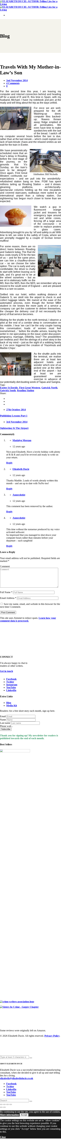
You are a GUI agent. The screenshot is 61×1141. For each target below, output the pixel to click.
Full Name (6, 592)
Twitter (10, 681)
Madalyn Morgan (22, 440)
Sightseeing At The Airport (14, 428)
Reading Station (25, 390)
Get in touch (6, 671)
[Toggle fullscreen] (4, 1104)
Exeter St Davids (9, 387)
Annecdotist (19, 494)
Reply (9, 462)
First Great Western (29, 387)
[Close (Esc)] (10, 1104)
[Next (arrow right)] (4, 1107)
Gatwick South (8, 390)
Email (3, 716)
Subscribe (5, 729)
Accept (24, 1115)
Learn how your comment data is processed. (28, 619)
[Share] (7, 1104)
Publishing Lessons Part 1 (13, 415)
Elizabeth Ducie (21, 469)
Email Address (8, 598)
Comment (5, 566)
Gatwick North (49, 387)
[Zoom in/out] (1, 1104)
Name (3, 719)
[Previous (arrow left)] (1, 1107)
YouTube (11, 687)
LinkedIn (11, 690)
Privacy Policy (52, 1035)
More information (9, 1114)
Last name (5, 723)
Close (3, 1137)
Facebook (11, 679)
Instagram (11, 684)
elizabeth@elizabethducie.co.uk (16, 1078)
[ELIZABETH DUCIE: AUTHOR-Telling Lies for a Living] (30, 4)
